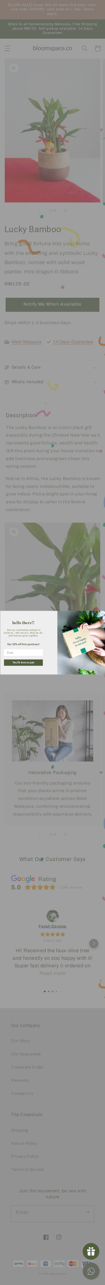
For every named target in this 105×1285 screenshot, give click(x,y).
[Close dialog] (102, 614)
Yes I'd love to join (23, 662)
